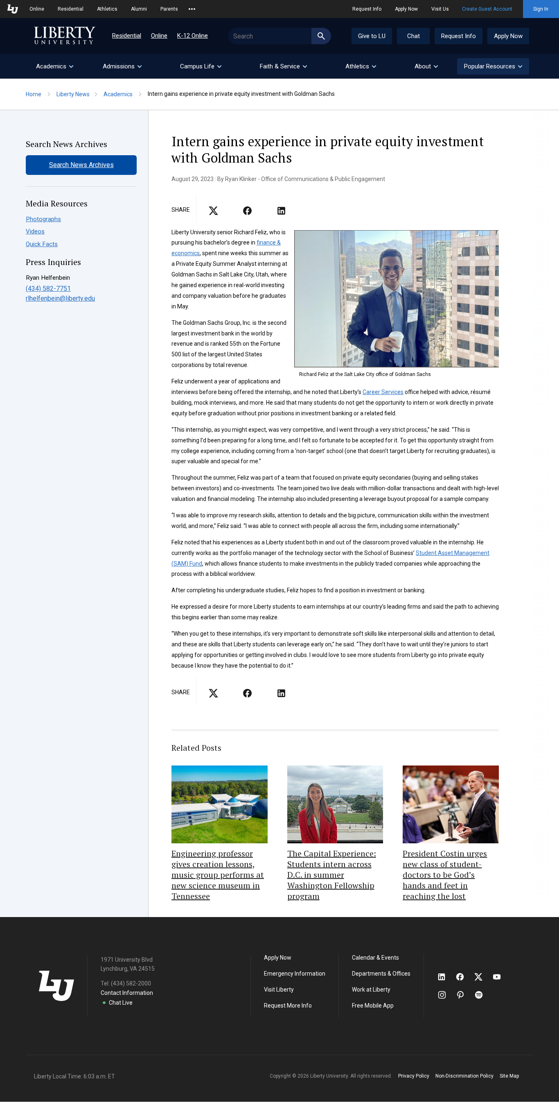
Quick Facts (42, 244)
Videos (35, 231)
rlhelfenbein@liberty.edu (60, 298)
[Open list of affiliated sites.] (192, 9)
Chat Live (121, 1002)
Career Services (383, 392)
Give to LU (371, 36)
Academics (118, 94)
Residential (70, 9)
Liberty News (73, 94)
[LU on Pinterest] (464, 994)
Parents (169, 9)
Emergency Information (294, 973)
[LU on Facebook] (464, 976)
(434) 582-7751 (48, 288)
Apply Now (406, 9)
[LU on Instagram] (446, 994)
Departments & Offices (381, 973)
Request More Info (288, 1005)
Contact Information (127, 993)
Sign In (540, 9)
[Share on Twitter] (247, 213)
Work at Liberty (371, 989)
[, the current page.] (213, 213)
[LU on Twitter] (482, 976)
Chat (413, 36)
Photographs (43, 219)
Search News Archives (81, 165)
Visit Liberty (279, 989)
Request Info (366, 9)
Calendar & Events (375, 957)
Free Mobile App (373, 1005)
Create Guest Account (487, 9)
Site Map (509, 1076)
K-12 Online (192, 35)
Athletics (107, 9)
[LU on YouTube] (500, 976)
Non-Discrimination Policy (464, 1076)
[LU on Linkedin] (445, 976)
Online (36, 9)
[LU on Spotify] (482, 994)
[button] (493, 66)
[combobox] (279, 36)
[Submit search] (321, 36)
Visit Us (440, 9)
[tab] (54, 66)
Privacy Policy (413, 1076)
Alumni (139, 9)
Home (33, 94)
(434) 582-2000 (131, 983)
